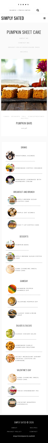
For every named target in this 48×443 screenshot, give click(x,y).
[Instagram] (20, 4)
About (14, 428)
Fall (24, 116)
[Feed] (28, 4)
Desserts (15, 116)
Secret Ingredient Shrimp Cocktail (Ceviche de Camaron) (28, 358)
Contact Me (24, 43)
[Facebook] (18, 4)
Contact (34, 431)
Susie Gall (24, 128)
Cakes (6, 116)
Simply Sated (12, 18)
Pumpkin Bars (24, 123)
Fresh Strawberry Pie (28, 391)
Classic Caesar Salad (25, 334)
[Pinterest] (23, 4)
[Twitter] (25, 4)
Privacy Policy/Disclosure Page (24, 47)
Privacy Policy (14, 431)
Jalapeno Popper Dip (27, 302)
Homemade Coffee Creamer (28, 168)
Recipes (24, 52)
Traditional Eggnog (25, 156)
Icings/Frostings (36, 116)
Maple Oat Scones (26, 212)
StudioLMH (32, 436)
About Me (24, 38)
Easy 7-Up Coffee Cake (28, 225)
